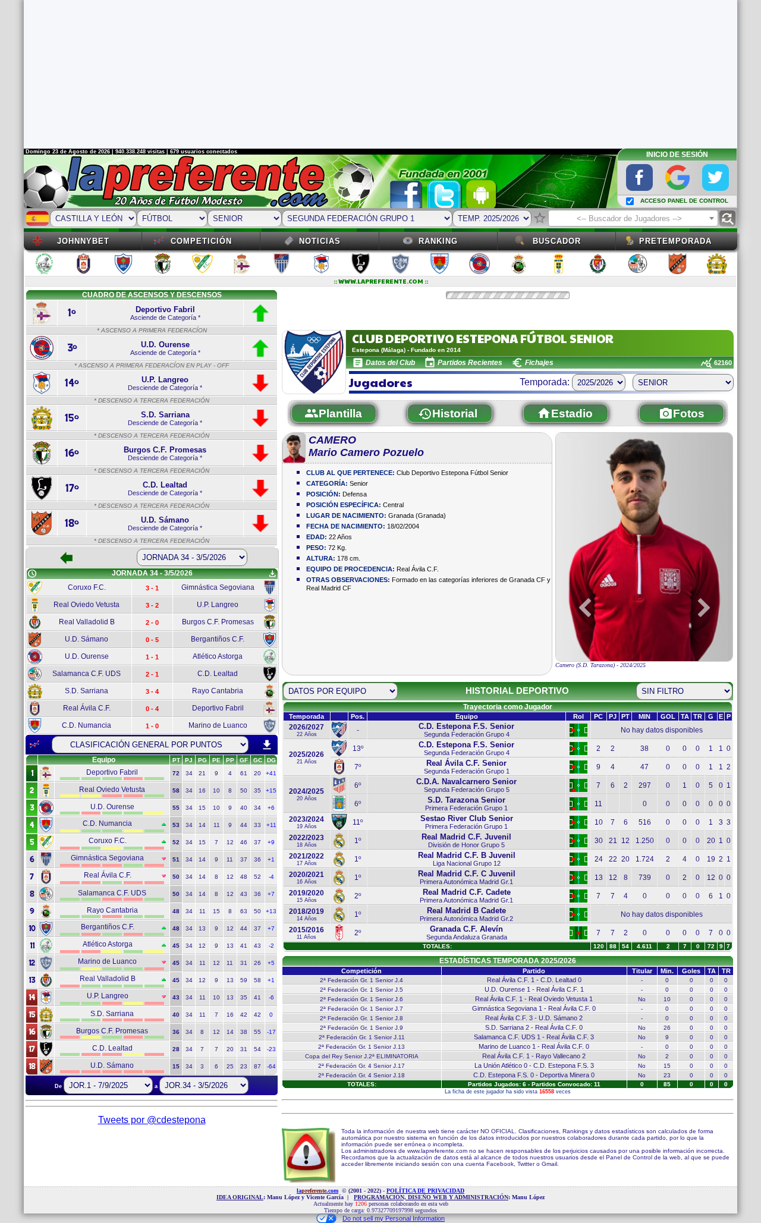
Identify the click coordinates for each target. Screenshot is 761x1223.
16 (202, 790)
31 (243, 963)
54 (257, 1049)
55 (257, 1032)
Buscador (557, 241)
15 (202, 807)
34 (189, 773)
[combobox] (633, 218)
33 (257, 825)
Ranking (438, 241)
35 (257, 790)
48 (243, 876)
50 (243, 790)
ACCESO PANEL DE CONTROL (684, 200)
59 (243, 980)
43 (243, 894)
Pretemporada (675, 241)
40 (243, 807)
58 (257, 980)
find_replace (727, 218)
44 (243, 825)
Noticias (320, 241)
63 (243, 911)
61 (243, 773)
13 (202, 928)
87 (257, 1066)
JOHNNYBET (83, 241)
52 (257, 876)
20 (257, 773)
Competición (201, 241)
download (266, 745)
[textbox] (633, 218)
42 (243, 1014)
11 (216, 825)
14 (202, 825)
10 (216, 790)
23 (243, 1066)
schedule (32, 574)
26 (257, 963)
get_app (272, 574)
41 (243, 945)
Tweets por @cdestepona (152, 1120)
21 (202, 773)
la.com (317, 1190)
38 (243, 1032)
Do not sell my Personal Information (393, 1218)
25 (230, 1066)
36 (257, 859)
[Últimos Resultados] (34, 744)
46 (243, 842)
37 (257, 842)
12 (230, 842)
